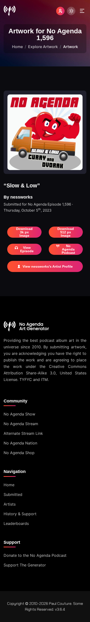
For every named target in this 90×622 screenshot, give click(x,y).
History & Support (20, 513)
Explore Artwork (43, 46)
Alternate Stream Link (23, 433)
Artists (10, 504)
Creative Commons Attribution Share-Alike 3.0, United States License (45, 373)
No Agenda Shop (19, 452)
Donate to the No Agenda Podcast (35, 555)
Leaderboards (16, 523)
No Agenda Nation (20, 443)
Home (17, 46)
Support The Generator (25, 565)
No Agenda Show (19, 414)
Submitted (13, 494)
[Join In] (60, 11)
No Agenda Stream (21, 423)
